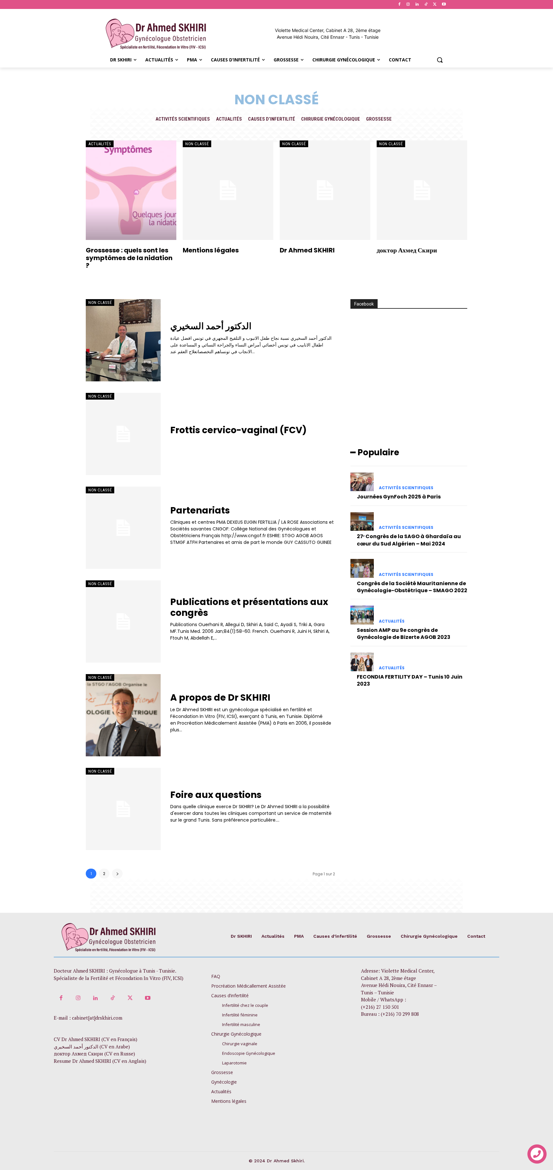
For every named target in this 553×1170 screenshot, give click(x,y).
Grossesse (379, 119)
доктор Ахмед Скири (407, 250)
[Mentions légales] (228, 190)
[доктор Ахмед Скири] (422, 190)
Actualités (229, 119)
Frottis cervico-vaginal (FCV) (238, 430)
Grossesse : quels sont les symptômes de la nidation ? (129, 258)
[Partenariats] (123, 528)
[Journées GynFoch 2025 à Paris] (362, 482)
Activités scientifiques (183, 119)
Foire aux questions (215, 795)
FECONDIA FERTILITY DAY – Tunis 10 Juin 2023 (409, 680)
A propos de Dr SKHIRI (220, 697)
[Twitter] (434, 4)
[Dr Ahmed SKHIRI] (325, 190)
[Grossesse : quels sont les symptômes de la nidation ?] (131, 190)
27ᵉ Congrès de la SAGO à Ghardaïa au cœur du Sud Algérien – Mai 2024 (409, 540)
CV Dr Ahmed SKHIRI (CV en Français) (95, 1039)
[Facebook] (399, 4)
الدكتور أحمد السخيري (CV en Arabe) (92, 1046)
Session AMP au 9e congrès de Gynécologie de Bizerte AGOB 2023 (403, 633)
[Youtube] (443, 4)
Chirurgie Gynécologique (330, 119)
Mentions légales (211, 250)
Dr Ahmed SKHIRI (307, 250)
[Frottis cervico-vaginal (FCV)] (123, 434)
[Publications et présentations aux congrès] (123, 621)
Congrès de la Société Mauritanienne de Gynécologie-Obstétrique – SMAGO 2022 (412, 587)
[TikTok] (426, 4)
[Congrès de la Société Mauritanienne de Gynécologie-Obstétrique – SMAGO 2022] (362, 568)
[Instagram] (408, 4)
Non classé (197, 143)
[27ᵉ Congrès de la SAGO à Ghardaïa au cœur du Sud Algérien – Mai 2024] (362, 521)
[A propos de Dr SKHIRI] (123, 715)
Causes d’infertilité (271, 119)
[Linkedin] (417, 4)
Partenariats (200, 510)
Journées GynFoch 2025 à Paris (399, 496)
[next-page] (117, 874)
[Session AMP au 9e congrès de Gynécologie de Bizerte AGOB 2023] (362, 615)
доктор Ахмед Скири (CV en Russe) (94, 1053)
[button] (439, 60)
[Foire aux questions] (123, 809)
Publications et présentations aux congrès (249, 607)
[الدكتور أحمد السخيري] (123, 340)
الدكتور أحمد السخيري (211, 326)
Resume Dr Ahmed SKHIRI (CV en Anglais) (100, 1061)
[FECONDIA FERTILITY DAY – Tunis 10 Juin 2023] (362, 662)
